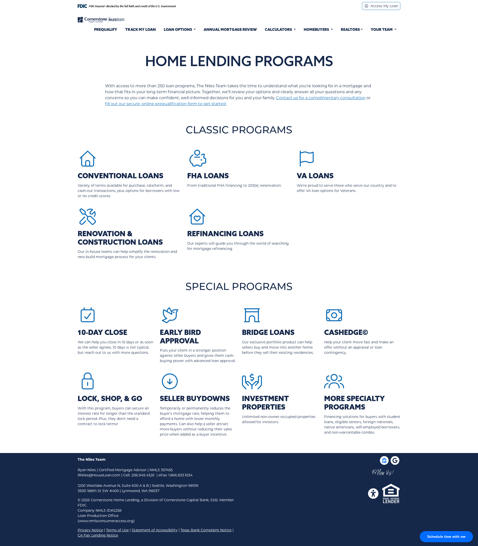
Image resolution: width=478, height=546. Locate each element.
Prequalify (105, 30)
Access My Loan (383, 6)
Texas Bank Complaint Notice (206, 530)
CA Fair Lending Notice (98, 535)
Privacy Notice (90, 530)
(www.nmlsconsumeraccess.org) (106, 521)
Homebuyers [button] (317, 30)
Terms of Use (117, 530)
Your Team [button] (382, 30)
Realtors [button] (350, 30)
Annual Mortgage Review (230, 30)
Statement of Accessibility (155, 530)
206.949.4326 (143, 475)
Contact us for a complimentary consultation (320, 97)
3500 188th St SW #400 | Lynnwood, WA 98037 (118, 491)
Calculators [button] (279, 30)
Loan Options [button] (178, 30)
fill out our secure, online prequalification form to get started (165, 103)
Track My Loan (140, 30)
